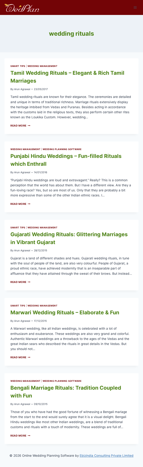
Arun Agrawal (22, 89)
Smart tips (17, 66)
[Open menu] (135, 7)
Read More (20, 125)
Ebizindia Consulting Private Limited (107, 455)
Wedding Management (43, 66)
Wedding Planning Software (62, 149)
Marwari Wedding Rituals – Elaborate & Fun (64, 312)
